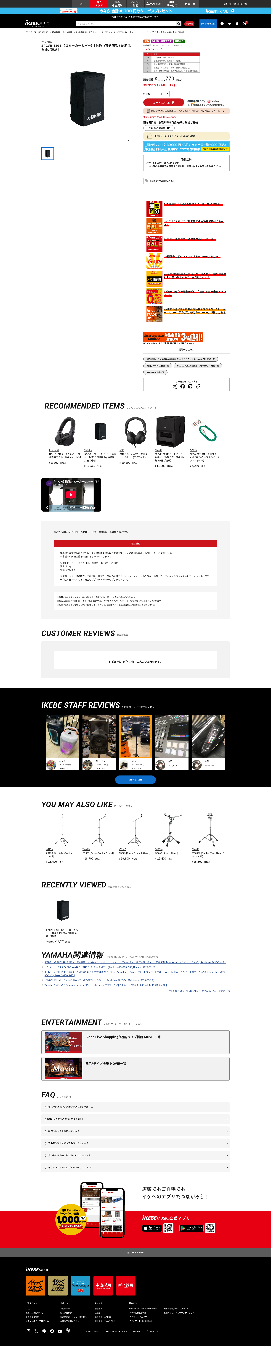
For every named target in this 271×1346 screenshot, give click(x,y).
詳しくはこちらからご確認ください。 (190, 1148)
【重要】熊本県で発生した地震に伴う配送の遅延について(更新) (135, 16)
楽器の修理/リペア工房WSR (176, 1308)
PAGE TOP (137, 1252)
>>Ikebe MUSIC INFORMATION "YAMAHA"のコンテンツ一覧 (199, 990)
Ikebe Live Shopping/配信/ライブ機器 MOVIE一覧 (123, 1037)
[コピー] (198, 386)
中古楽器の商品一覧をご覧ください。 (137, 1136)
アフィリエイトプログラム (37, 1321)
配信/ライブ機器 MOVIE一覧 (105, 1063)
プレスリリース (152, 1331)
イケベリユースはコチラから (85, 1160)
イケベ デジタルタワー (139, 1317)
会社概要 (98, 1308)
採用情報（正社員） (103, 1317)
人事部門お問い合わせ (69, 1321)
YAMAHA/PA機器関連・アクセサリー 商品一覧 (198, 365)
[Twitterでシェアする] (174, 386)
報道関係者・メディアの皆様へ (73, 1317)
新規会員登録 (240, 4)
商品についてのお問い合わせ (162, 181)
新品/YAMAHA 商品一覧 (158, 365)
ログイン (228, 4)
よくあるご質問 (32, 1317)
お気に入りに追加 (157, 127)
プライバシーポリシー (91, 1331)
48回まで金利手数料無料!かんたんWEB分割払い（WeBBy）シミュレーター (189, 111)
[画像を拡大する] (127, 139)
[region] (135, 918)
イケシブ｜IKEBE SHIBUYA (140, 1321)
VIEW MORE (135, 779)
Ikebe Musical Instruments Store (143, 1308)
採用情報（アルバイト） (105, 1321)
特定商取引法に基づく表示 (116, 1331)
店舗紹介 (98, 1313)
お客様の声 (65, 1308)
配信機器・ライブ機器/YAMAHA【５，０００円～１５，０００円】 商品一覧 (181, 359)
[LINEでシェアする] (190, 386)
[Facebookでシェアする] (182, 386)
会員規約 (136, 1331)
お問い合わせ (66, 1313)
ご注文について (32, 1308)
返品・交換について (34, 1313)
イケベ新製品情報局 (137, 1313)
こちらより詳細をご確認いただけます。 (93, 1172)
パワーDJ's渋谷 (154, 163)
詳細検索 (189, 23)
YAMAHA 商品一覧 (156, 372)
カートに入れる (161, 102)
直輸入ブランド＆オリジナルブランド (180, 1313)
